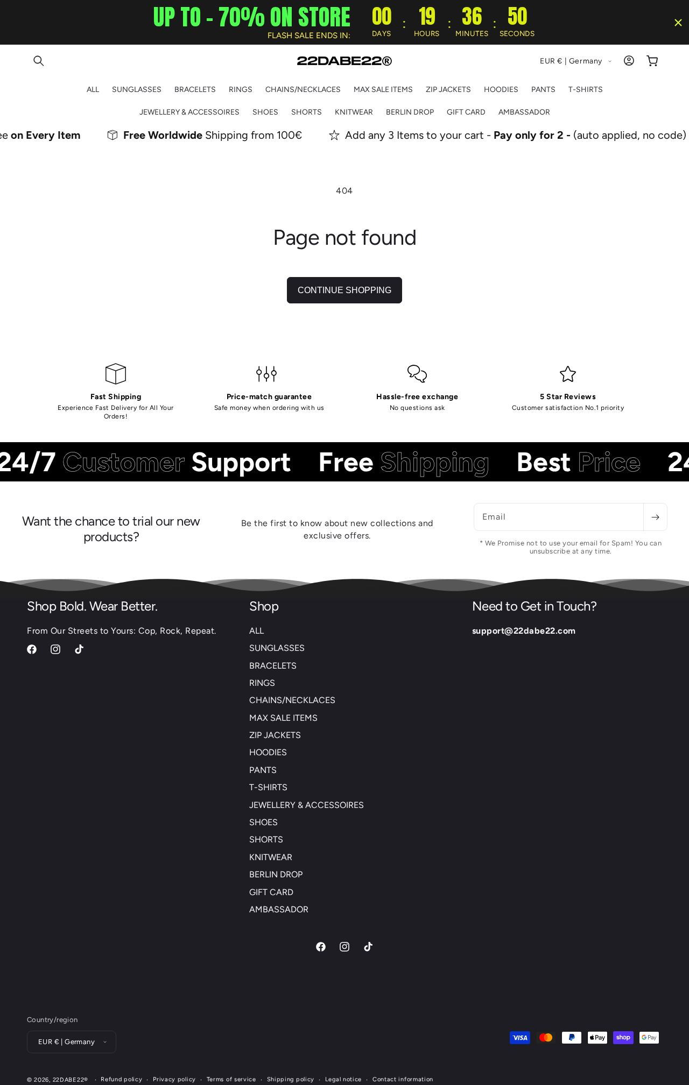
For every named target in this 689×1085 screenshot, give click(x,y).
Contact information (402, 1078)
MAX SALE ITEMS (283, 718)
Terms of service (231, 1078)
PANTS (263, 770)
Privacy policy (174, 1078)
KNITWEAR (270, 857)
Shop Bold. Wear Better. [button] (92, 606)
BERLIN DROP (276, 875)
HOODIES (268, 753)
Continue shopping (344, 290)
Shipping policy (291, 1078)
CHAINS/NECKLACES (292, 701)
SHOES (263, 822)
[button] (39, 61)
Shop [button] (263, 606)
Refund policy (121, 1078)
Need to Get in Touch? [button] (534, 606)
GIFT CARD (271, 892)
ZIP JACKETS (275, 736)
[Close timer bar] (678, 22)
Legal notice (343, 1078)
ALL (256, 631)
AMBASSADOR (278, 909)
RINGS (262, 683)
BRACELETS (273, 666)
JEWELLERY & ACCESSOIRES (306, 805)
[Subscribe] (655, 517)
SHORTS (266, 840)
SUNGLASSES (277, 648)
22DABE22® (70, 1079)
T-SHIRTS (268, 788)
